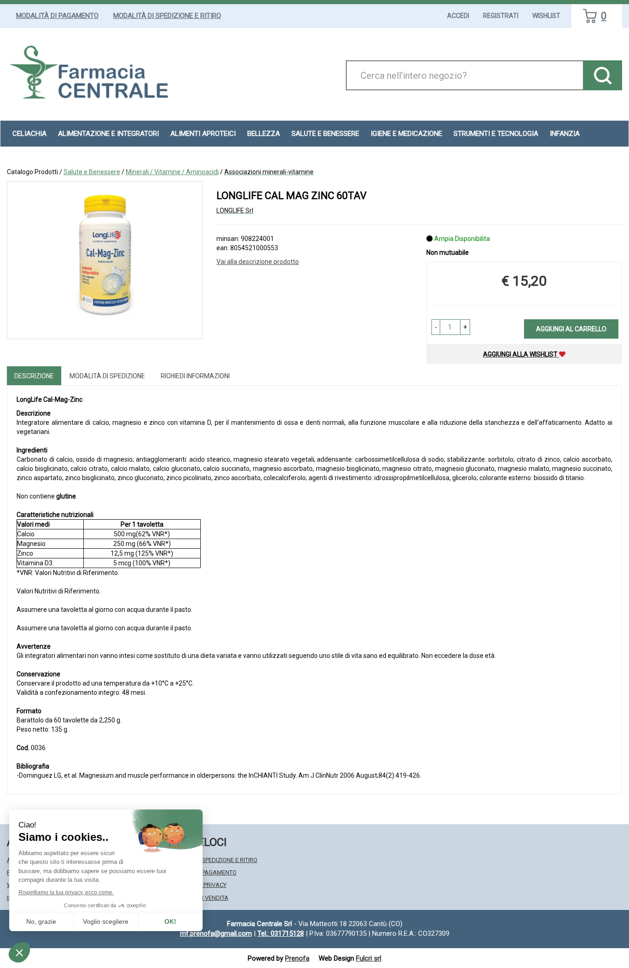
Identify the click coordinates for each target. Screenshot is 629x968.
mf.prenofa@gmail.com (216, 933)
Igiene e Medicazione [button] (406, 133)
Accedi (458, 15)
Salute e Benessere (92, 172)
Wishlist (546, 15)
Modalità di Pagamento (57, 16)
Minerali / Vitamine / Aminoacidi (172, 172)
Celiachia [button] (29, 133)
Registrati (500, 15)
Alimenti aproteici (203, 133)
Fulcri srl (368, 958)
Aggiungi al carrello (571, 329)
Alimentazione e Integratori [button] (108, 133)
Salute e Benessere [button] (325, 133)
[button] (435, 327)
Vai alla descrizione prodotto (257, 261)
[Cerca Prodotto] (602, 75)
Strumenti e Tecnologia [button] (496, 133)
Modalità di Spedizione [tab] (107, 376)
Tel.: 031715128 (280, 933)
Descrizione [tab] (34, 376)
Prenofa (297, 958)
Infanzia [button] (565, 133)
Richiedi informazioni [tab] (195, 376)
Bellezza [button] (263, 133)
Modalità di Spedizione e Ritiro (167, 16)
